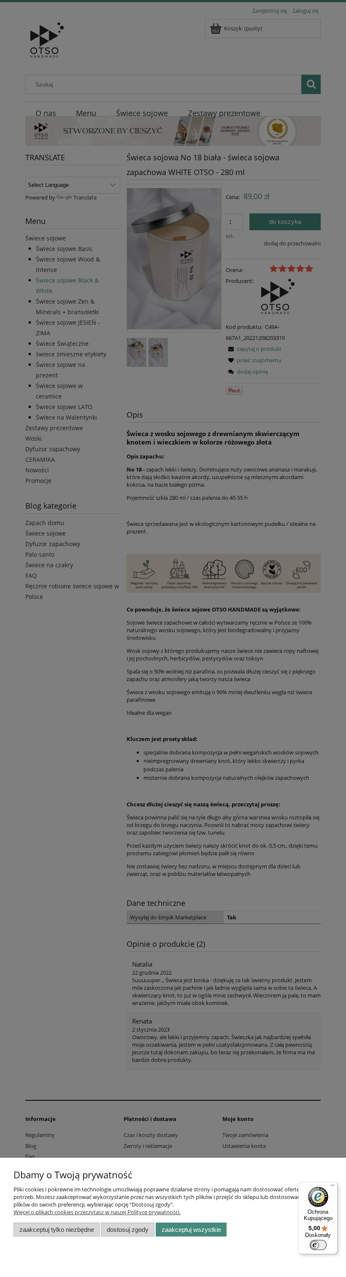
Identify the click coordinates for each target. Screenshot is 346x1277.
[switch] (318, 1245)
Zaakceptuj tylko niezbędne (56, 1229)
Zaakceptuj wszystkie (191, 1229)
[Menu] (332, 1187)
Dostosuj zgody (128, 1229)
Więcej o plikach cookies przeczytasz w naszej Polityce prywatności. (97, 1212)
